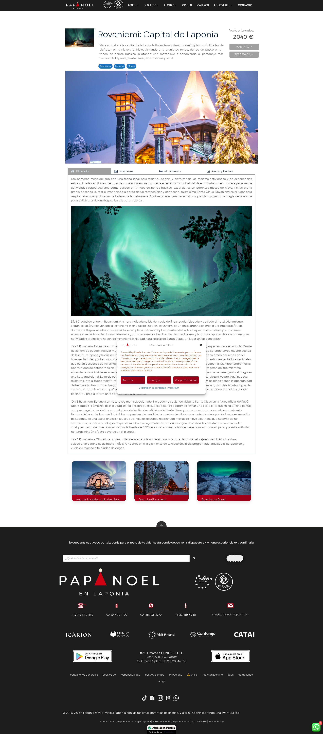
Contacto (245, 5)
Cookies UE (109, 674)
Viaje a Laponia (125, 721)
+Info (161, 681)
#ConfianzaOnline (212, 674)
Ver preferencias (186, 380)
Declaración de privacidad (152, 387)
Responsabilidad (130, 674)
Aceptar (127, 380)
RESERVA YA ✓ (244, 54)
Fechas (169, 5)
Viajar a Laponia (181, 721)
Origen (187, 5)
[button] (200, 345)
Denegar (154, 380)
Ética (230, 674)
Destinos (150, 5)
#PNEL (132, 5)
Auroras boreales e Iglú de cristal (97, 499)
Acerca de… (222, 5)
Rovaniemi (105, 66)
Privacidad (175, 674)
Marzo (131, 66)
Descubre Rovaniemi (152, 499)
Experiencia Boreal (213, 499)
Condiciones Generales (84, 674)
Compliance (245, 674)
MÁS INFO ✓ (244, 47)
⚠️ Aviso (192, 674)
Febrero (119, 66)
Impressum (173, 387)
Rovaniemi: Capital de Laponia (158, 34)
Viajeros (203, 5)
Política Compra (154, 674)
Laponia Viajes (199, 721)
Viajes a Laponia (161, 721)
